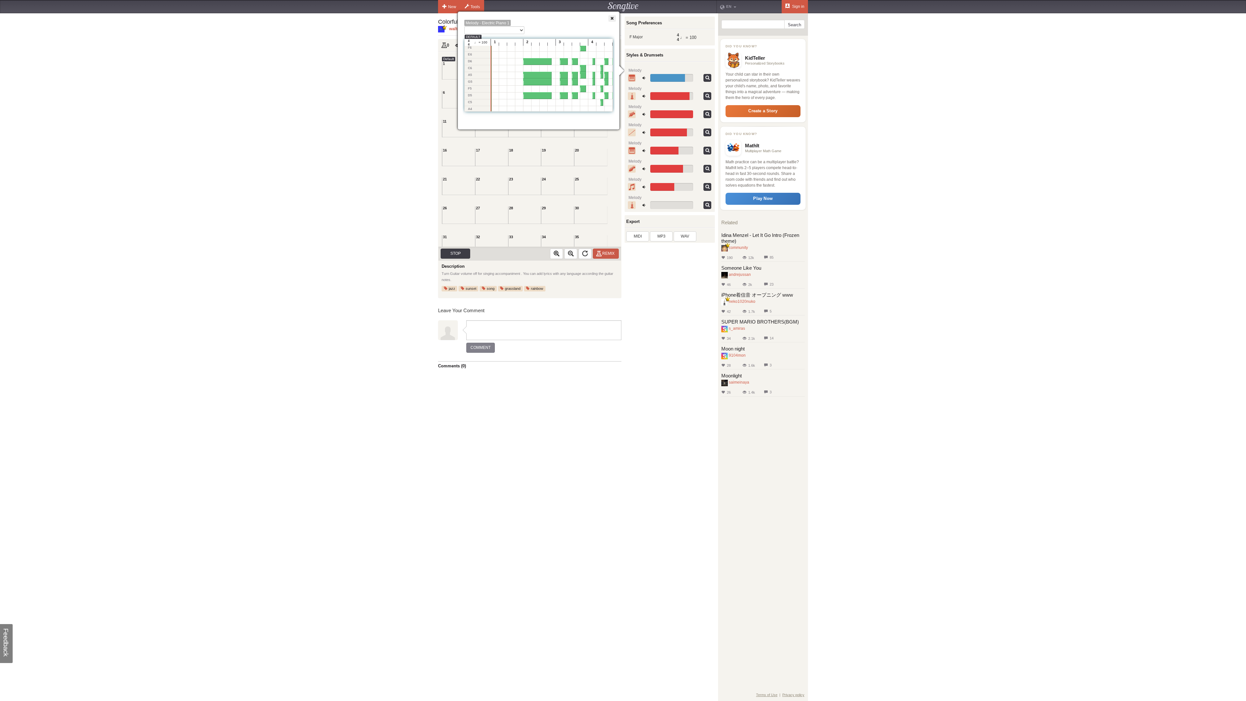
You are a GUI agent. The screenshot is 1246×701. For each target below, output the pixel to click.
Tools (475, 7)
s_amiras (737, 328)
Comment (480, 347)
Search (794, 24)
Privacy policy (793, 695)
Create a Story (762, 110)
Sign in (797, 6)
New (452, 7)
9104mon (737, 355)
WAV (685, 236)
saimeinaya (739, 382)
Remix (608, 253)
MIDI (638, 236)
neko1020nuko (742, 301)
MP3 (661, 236)
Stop (455, 253)
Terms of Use (766, 695)
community (738, 247)
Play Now (763, 198)
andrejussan (740, 274)
